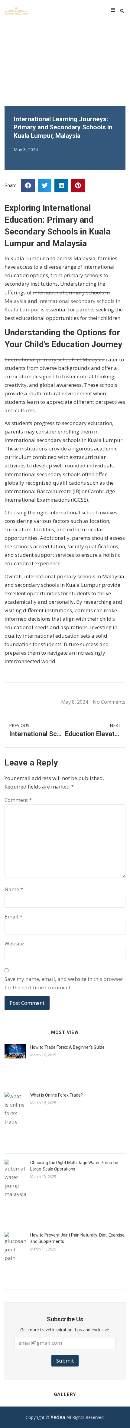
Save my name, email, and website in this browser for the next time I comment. (64, 983)
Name (14, 889)
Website (14, 943)
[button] (122, 11)
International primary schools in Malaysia (55, 359)
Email (13, 916)
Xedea (57, 1416)
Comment (18, 799)
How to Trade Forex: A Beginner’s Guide (67, 1047)
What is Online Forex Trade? (56, 1095)
